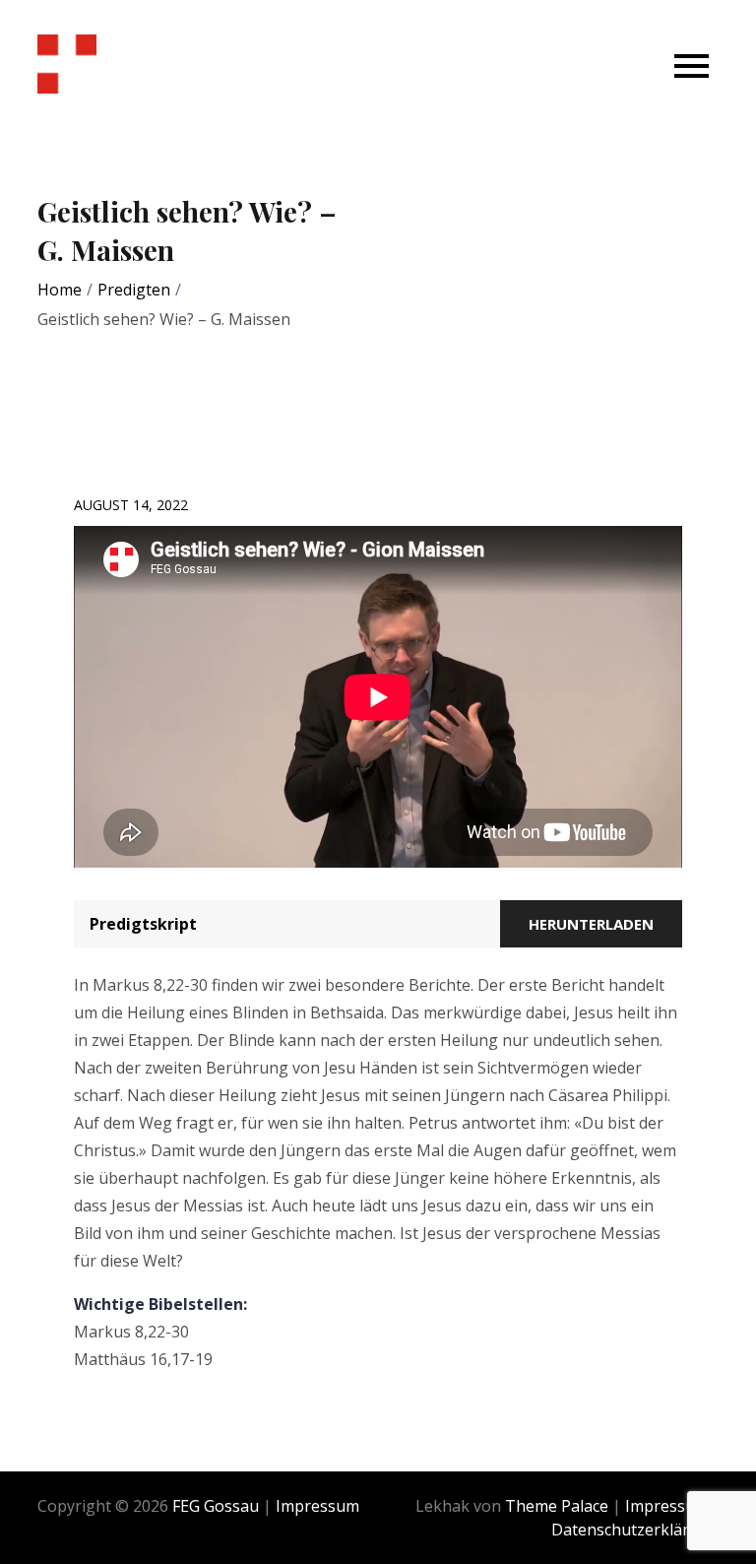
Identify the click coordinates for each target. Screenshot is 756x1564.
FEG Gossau (215, 1506)
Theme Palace (556, 1506)
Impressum (317, 1506)
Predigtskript (143, 924)
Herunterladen (591, 924)
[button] (691, 64)
